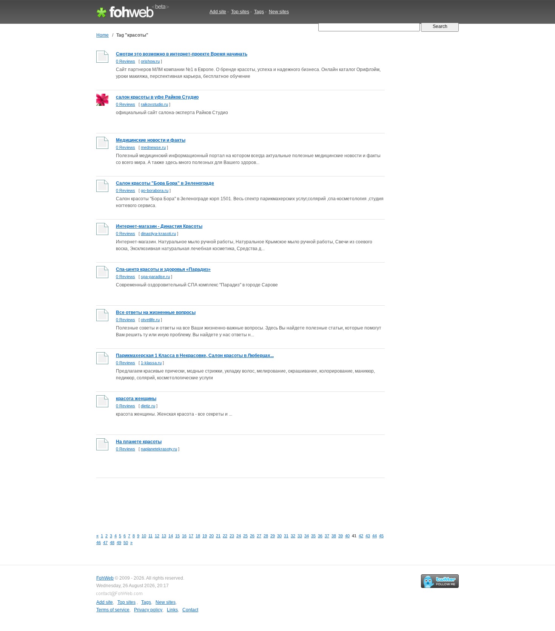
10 (144, 536)
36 (320, 536)
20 (211, 536)
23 (232, 536)
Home (102, 35)
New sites (279, 11)
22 (225, 536)
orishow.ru (150, 61)
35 (313, 536)
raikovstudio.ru (154, 104)
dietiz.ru (148, 406)
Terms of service (113, 609)
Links (172, 609)
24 (238, 536)
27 (259, 536)
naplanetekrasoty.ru (159, 449)
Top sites (240, 11)
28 (266, 536)
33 (300, 536)
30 (279, 536)
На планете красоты (139, 441)
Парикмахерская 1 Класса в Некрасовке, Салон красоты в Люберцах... (195, 355)
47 (105, 542)
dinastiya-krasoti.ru (158, 233)
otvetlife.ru (150, 319)
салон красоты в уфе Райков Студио (157, 97)
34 (306, 536)
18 (198, 536)
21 (218, 536)
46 (98, 542)
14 (170, 536)
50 (125, 542)
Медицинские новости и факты (150, 140)
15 (177, 536)
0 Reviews (125, 61)
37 (327, 536)
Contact (190, 609)
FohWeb (105, 578)
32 (293, 536)
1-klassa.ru (151, 362)
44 (374, 536)
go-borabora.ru (154, 190)
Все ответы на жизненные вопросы (156, 312)
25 (245, 536)
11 (150, 536)
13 (164, 536)
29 (272, 536)
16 (184, 536)
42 (361, 536)
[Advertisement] (233, 500)
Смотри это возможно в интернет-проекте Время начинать (181, 54)
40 (347, 536)
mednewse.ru (153, 147)
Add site (218, 11)
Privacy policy (148, 609)
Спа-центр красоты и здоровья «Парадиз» (163, 269)
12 (157, 536)
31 (286, 536)
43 (367, 536)
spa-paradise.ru (155, 276)
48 (112, 542)
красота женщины (136, 398)
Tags (259, 11)
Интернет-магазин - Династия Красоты (159, 226)
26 (252, 536)
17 (191, 536)
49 (119, 542)
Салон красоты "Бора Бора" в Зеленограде (165, 183)
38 (333, 536)
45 (381, 536)
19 (204, 536)
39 (340, 536)
